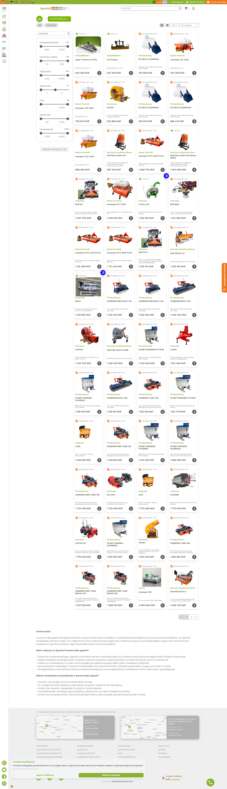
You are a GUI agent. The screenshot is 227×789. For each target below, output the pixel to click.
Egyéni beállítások (45, 775)
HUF (159, 2)
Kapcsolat (177, 2)
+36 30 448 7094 (91, 728)
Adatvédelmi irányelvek (20, 769)
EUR (164, 2)
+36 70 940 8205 (91, 734)
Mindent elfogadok (111, 775)
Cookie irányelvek (33, 769)
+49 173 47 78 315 (175, 735)
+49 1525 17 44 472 (175, 730)
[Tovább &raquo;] (196, 616)
